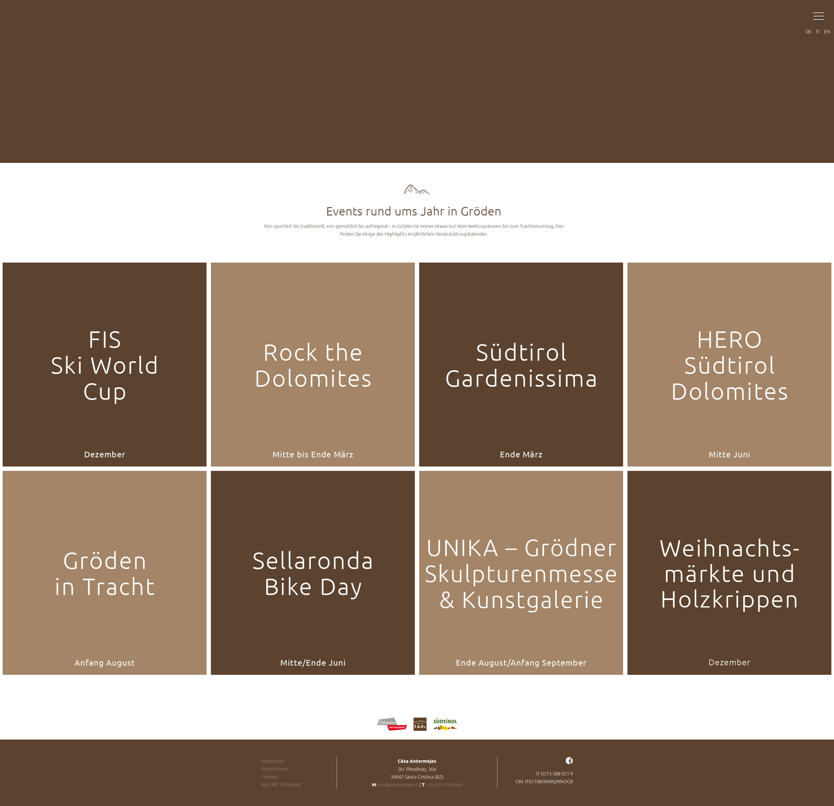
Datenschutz (274, 768)
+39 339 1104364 (444, 784)
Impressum (272, 761)
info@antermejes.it (397, 784)
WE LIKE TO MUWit (281, 784)
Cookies (269, 776)
